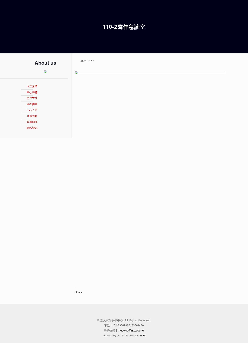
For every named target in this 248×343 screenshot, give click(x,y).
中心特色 (32, 92)
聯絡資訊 (32, 128)
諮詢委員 (32, 104)
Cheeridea (140, 335)
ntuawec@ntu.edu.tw (131, 330)
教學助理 (32, 122)
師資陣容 (32, 116)
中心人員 (32, 110)
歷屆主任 (32, 98)
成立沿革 (32, 86)
